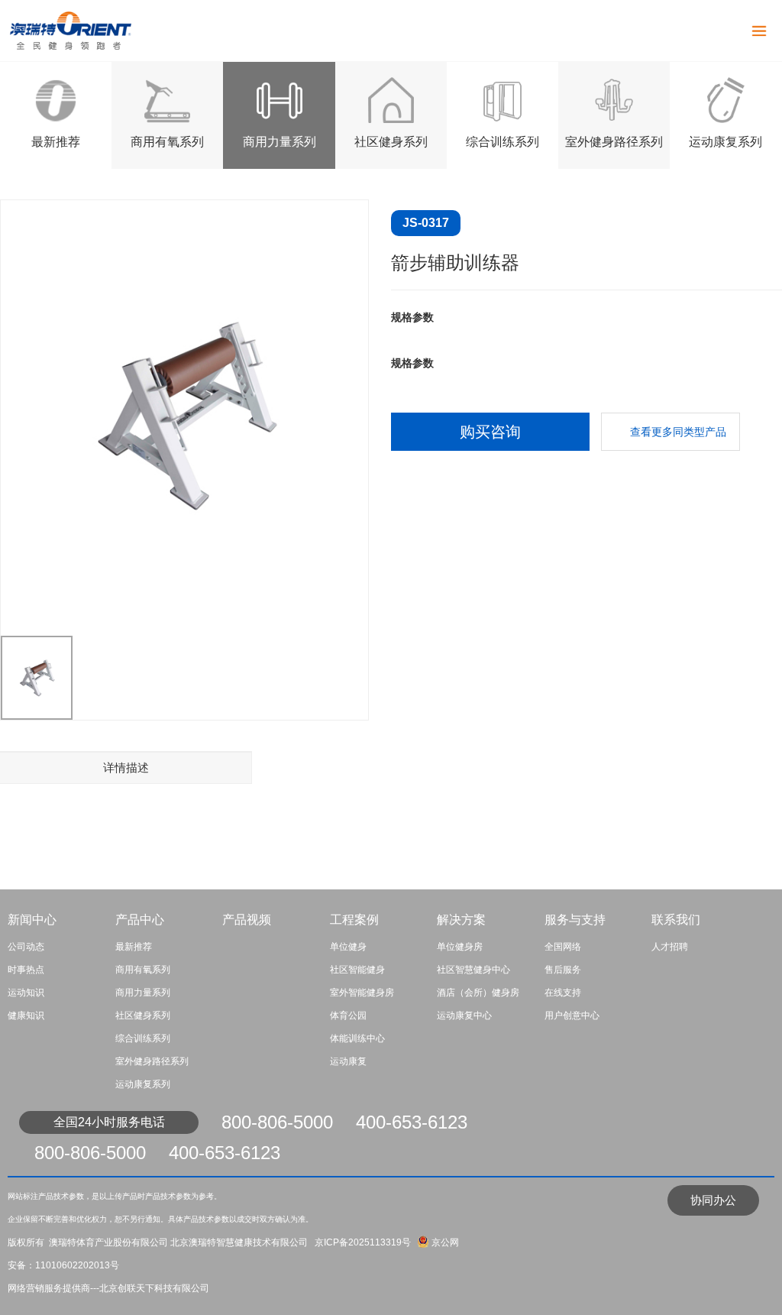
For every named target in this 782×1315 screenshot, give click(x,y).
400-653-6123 (411, 1122)
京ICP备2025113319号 (361, 1242)
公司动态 (26, 946)
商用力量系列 (279, 141)
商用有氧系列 (167, 141)
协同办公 (713, 1200)
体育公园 (348, 1015)
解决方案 (461, 919)
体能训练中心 (357, 1038)
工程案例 (354, 919)
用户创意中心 (571, 1015)
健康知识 (26, 1015)
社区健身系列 (391, 141)
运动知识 (26, 992)
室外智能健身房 (362, 992)
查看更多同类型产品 (678, 432)
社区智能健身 (357, 969)
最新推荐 (55, 141)
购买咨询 (490, 431)
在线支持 (562, 992)
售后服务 (562, 969)
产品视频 (246, 919)
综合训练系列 (502, 141)
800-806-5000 (277, 1122)
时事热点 (26, 969)
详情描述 (126, 767)
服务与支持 (575, 919)
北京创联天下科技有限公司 (154, 1288)
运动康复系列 (725, 141)
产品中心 (139, 919)
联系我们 (675, 919)
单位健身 (348, 946)
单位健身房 (460, 946)
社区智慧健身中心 (473, 969)
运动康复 (348, 1061)
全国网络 (562, 946)
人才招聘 (669, 946)
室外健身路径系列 (614, 141)
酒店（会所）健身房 (478, 992)
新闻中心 (32, 919)
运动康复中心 (464, 1015)
